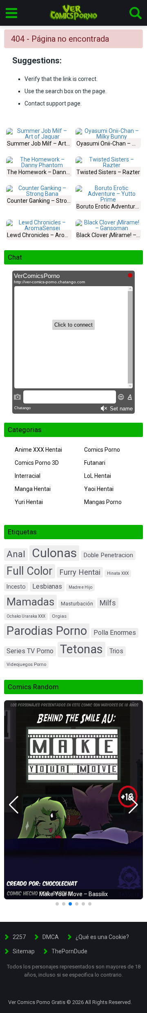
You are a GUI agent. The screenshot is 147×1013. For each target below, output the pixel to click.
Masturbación (77, 604)
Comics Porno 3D (37, 462)
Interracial (27, 476)
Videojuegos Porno (26, 664)
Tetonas (81, 649)
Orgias (59, 616)
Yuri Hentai (29, 502)
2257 (19, 937)
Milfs (108, 602)
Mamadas (30, 601)
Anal (16, 554)
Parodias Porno (47, 631)
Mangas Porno (103, 502)
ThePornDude (69, 951)
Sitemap (24, 951)
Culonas (54, 553)
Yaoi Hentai (99, 489)
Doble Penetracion (108, 555)
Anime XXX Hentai (38, 449)
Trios (116, 651)
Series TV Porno (30, 651)
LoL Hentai (97, 476)
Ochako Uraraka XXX (26, 616)
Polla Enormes (115, 632)
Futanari (94, 462)
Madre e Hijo (80, 587)
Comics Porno (102, 449)
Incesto (16, 586)
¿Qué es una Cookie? (102, 937)
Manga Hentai (33, 489)
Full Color (30, 571)
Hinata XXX (118, 573)
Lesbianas (47, 586)
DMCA (50, 937)
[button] (13, 805)
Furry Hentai (79, 572)
